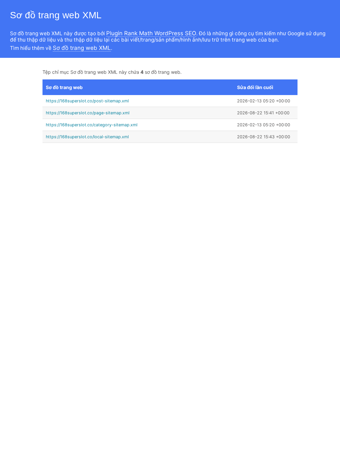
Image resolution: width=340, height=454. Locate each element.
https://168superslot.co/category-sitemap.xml (91, 124)
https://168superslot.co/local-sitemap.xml (87, 136)
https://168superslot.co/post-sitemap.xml (87, 100)
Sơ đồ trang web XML (82, 48)
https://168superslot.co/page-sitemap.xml (87, 112)
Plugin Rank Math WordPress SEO (151, 33)
